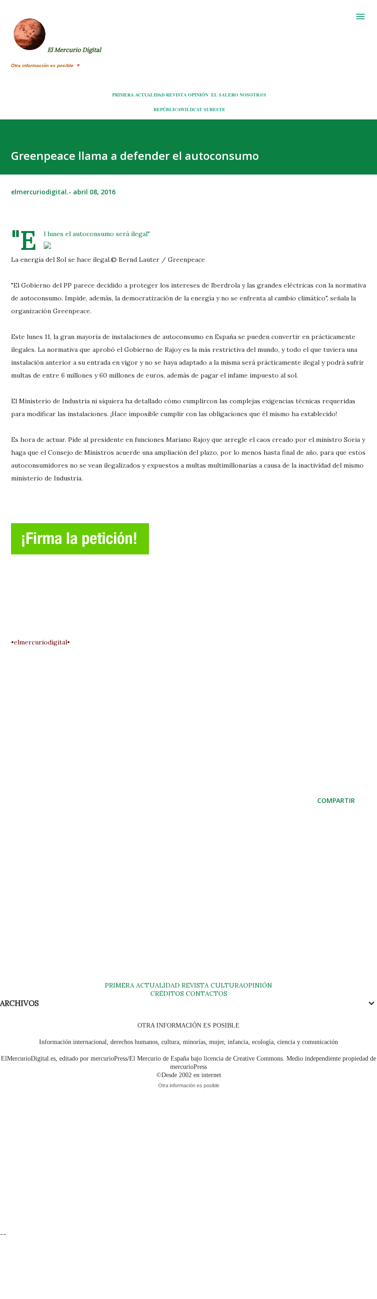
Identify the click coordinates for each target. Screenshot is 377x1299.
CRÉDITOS (167, 993)
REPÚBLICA (167, 109)
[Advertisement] (194, 713)
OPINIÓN (198, 94)
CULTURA (227, 985)
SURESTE (214, 109)
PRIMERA (123, 94)
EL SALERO (224, 94)
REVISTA (176, 94)
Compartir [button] (336, 800)
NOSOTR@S (253, 94)
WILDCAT (191, 109)
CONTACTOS (205, 993)
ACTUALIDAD (150, 94)
